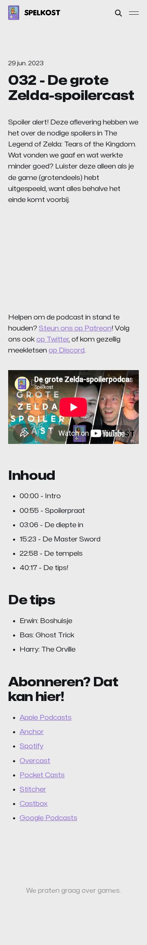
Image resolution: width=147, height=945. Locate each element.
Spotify (31, 746)
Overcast (35, 760)
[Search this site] (118, 13)
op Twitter (52, 339)
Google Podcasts (48, 817)
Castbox (33, 803)
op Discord (67, 350)
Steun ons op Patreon (75, 328)
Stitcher (33, 789)
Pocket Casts (42, 775)
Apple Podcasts (45, 717)
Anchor (32, 731)
